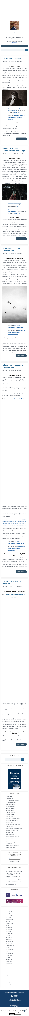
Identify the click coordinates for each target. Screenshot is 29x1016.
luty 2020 (8, 957)
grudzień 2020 (9, 941)
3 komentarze (19, 253)
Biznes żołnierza (9, 798)
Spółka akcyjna (9, 826)
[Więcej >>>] (14, 42)
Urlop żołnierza (9, 832)
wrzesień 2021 (9, 933)
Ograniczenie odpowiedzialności (14, 1006)
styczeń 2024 (9, 911)
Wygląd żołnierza (10, 834)
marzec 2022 (9, 925)
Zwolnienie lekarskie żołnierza (12, 845)
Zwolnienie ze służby (10, 847)
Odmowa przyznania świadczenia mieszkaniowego (13, 149)
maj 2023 (8, 913)
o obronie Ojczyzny (10, 812)
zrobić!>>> (17, 112)
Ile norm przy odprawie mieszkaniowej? (11, 249)
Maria (7, 876)
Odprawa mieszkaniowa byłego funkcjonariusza (14, 525)
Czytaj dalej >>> (21, 139)
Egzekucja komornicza (11, 802)
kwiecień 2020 (9, 953)
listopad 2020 (9, 943)
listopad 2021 (9, 929)
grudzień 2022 (9, 915)
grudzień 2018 (9, 984)
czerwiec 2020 (9, 949)
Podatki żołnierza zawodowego (13, 818)
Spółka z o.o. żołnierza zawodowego (14, 828)
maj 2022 (8, 921)
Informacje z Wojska (10, 806)
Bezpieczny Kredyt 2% (14, 203)
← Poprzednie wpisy (7, 751)
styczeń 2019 (9, 982)
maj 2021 (8, 935)
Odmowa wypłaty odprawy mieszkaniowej (12, 366)
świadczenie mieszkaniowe (12, 830)
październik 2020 (10, 945)
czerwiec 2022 (9, 919)
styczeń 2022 (9, 927)
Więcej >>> (18, 1014)
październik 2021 (10, 931)
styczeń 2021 (9, 939)
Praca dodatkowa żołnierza (12, 820)
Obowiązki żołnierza (10, 814)
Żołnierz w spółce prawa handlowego (11, 842)
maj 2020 (8, 951)
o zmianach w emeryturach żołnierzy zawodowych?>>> (16, 332)
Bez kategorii (9, 796)
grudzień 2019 (9, 961)
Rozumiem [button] (12, 1014)
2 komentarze (19, 61)
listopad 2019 (9, 963)
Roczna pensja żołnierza (11, 58)
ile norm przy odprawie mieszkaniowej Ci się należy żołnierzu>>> (16, 117)
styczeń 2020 (9, 959)
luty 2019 (8, 980)
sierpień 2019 (9, 969)
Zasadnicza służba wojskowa (12, 836)
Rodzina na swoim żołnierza (16, 523)
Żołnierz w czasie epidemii (12, 840)
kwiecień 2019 (9, 977)
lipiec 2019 (8, 971)
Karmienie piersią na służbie (15, 879)
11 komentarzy (19, 586)
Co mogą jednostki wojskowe (12, 800)
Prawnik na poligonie (14, 12)
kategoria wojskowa (10, 810)
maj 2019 (8, 975)
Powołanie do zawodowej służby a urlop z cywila (14, 870)
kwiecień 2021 (9, 937)
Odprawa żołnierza (10, 816)
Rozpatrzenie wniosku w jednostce (11, 582)
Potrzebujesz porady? (14, 46)
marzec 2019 (9, 979)
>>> (18, 206)
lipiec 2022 (8, 917)
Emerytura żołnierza (10, 804)
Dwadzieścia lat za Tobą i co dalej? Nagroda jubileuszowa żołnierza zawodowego (14, 883)
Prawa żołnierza (9, 822)
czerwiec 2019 (9, 973)
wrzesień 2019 (9, 967)
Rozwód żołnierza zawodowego (13, 824)
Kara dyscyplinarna (10, 808)
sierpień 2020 (9, 947)
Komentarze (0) (20, 153)
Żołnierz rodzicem (10, 838)
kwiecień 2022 (9, 923)
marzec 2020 (9, 955)
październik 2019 (10, 965)
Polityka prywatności (14, 1005)
